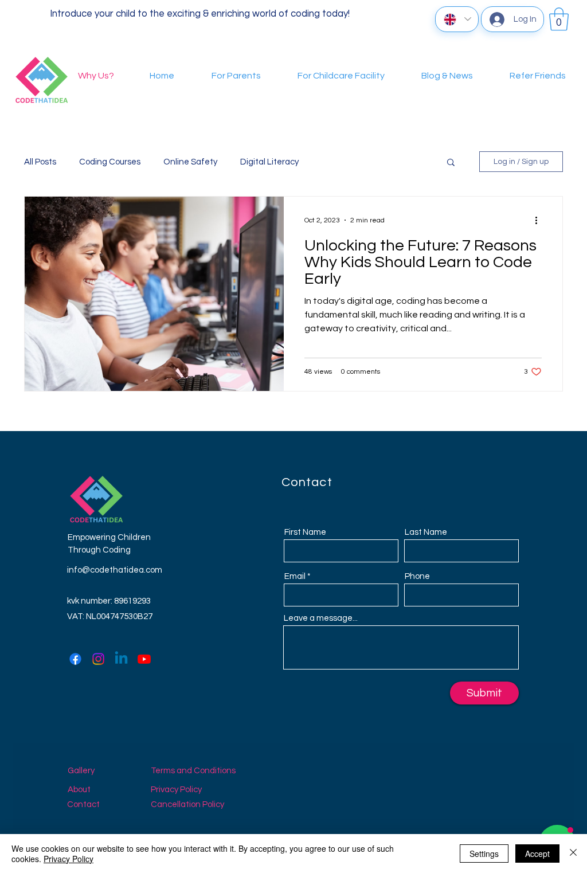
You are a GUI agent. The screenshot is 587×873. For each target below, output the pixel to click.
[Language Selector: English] (457, 19)
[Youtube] (144, 659)
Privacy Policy (68, 858)
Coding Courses (109, 162)
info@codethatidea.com (114, 570)
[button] (559, 18)
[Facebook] (75, 659)
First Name (305, 532)
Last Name (426, 532)
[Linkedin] (121, 659)
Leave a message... (321, 618)
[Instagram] (98, 659)
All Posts (40, 162)
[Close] (573, 853)
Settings (484, 853)
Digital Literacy (269, 162)
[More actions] (540, 220)
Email (295, 576)
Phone (417, 576)
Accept (537, 853)
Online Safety (190, 162)
